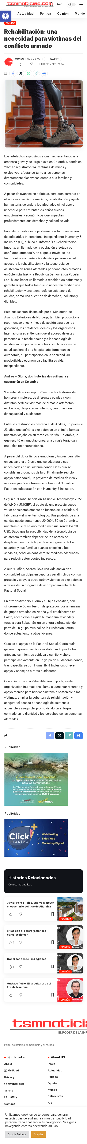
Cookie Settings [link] (17, 1134)
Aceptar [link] (38, 1134)
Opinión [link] (65, 947)
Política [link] (66, 918)
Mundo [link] (10, 22)
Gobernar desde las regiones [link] (26, 959)
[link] (5, 16)
